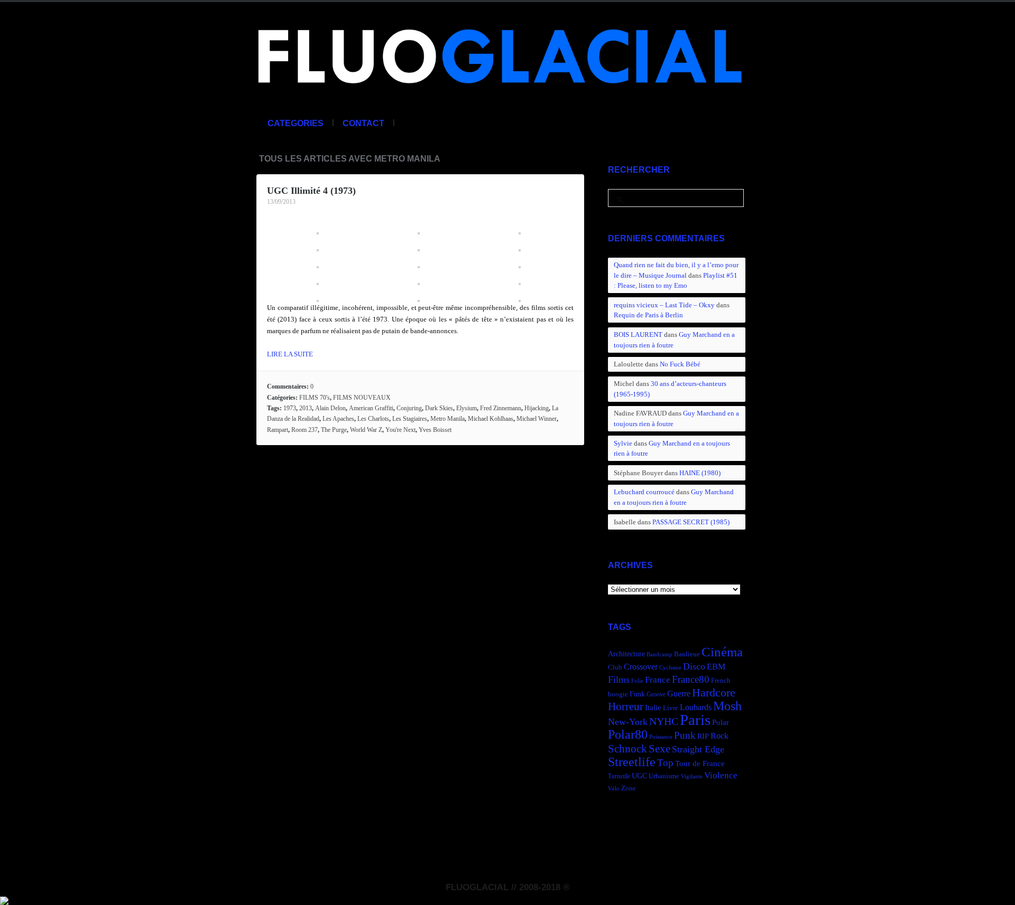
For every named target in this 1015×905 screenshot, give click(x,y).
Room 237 (304, 429)
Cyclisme (670, 668)
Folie (637, 681)
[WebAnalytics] (4, 899)
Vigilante (692, 776)
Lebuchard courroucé (644, 492)
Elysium (466, 408)
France (657, 680)
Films (619, 679)
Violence (720, 775)
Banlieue (687, 654)
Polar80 (628, 734)
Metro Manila (447, 418)
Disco (694, 666)
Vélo (614, 788)
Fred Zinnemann (500, 408)
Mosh (727, 706)
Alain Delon (330, 408)
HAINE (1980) (700, 473)
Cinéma (722, 652)
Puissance (660, 737)
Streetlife (632, 762)
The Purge (334, 429)
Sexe (659, 748)
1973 (289, 408)
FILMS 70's (314, 397)
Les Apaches (338, 418)
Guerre (678, 694)
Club (615, 667)
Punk (685, 735)
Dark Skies (439, 408)
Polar (720, 722)
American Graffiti (371, 408)
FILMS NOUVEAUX (362, 397)
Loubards (696, 707)
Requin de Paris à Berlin (648, 315)
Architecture (626, 654)
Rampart (277, 429)
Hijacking (536, 408)
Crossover (641, 666)
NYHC (663, 721)
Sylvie (623, 443)
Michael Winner (536, 418)
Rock (719, 736)
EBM (716, 666)
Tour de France (700, 763)
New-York (628, 722)
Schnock (627, 749)
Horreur (625, 706)
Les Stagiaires (409, 418)
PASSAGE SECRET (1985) (691, 522)
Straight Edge (698, 749)
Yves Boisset (435, 429)
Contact (363, 123)
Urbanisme (664, 776)
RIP (703, 736)
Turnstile (619, 776)
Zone (628, 788)
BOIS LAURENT (638, 334)
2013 (305, 408)
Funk (637, 694)
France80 (690, 679)
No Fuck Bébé (680, 364)
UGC (639, 775)
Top (665, 762)
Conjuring (409, 408)
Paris (695, 719)
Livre (670, 708)
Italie (653, 707)
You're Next (400, 429)
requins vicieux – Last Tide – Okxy (664, 305)
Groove (656, 694)
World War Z (366, 429)
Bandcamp (659, 654)
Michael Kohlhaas (490, 418)
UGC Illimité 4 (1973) (311, 190)
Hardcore (713, 692)
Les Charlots (373, 418)
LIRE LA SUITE (290, 354)
